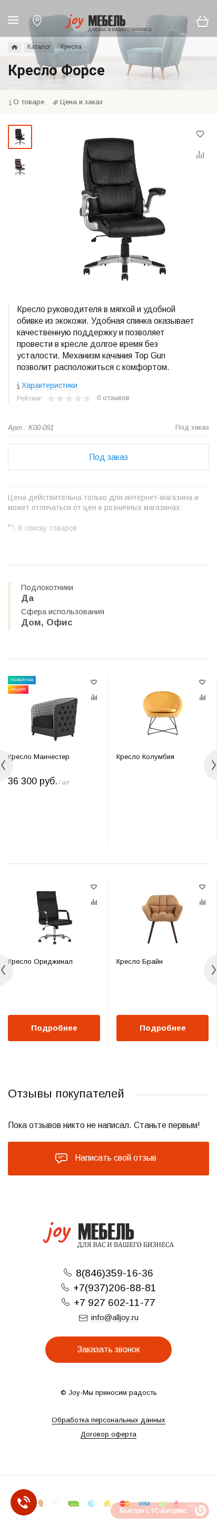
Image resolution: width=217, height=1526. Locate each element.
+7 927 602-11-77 (114, 1302)
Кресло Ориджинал (40, 961)
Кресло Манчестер (39, 757)
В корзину (54, 823)
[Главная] (14, 47)
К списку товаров (47, 528)
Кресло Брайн (139, 961)
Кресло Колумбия (145, 757)
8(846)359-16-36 (114, 1273)
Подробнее (54, 1027)
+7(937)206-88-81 (114, 1287)
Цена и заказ (81, 102)
